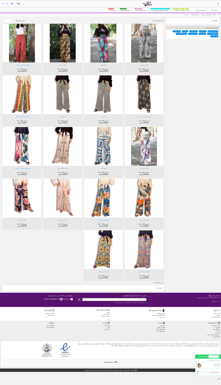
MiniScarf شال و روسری (158, 315)
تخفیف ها (217, 333)
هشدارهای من (216, 337)
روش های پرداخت (160, 329)
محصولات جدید (50, 327)
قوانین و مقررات (161, 327)
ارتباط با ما (107, 326)
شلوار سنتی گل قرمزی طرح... (22, 65)
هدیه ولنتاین (202, 34)
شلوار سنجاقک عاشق (62, 168)
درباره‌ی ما (162, 326)
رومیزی (218, 315)
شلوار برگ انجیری (144, 65)
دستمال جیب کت (105, 316)
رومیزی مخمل (51, 315)
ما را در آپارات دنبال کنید (217, 302)
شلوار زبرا (103, 116)
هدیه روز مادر (203, 31)
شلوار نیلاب (103, 168)
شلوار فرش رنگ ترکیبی (144, 271)
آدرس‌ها (218, 331)
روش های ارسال (161, 331)
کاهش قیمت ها (50, 326)
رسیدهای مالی (216, 329)
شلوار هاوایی (103, 65)
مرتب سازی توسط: (20, 21)
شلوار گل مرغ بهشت (103, 220)
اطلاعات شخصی (216, 326)
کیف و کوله (162, 317)
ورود (108, 327)
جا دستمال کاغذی (215, 317)
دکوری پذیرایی (177, 31)
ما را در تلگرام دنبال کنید (219, 302)
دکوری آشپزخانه (194, 31)
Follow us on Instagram (215, 302)
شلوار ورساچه (62, 65)
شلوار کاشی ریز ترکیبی (103, 271)
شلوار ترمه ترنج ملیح (63, 220)
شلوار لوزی (62, 116)
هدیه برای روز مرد (193, 34)
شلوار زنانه (214, 20)
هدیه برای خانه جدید (213, 31)
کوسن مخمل (217, 313)
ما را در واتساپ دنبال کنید (213, 302)
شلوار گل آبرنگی (144, 168)
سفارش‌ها (217, 327)
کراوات (108, 313)
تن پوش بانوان (161, 313)
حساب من (107, 329)
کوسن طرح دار (214, 36)
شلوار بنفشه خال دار (144, 220)
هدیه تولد (185, 31)
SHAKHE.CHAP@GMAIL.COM (53, 299)
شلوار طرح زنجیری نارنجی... (22, 116)
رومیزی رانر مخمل (50, 313)
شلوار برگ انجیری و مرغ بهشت (22, 168)
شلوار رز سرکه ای (22, 220)
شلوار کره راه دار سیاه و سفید (144, 116)
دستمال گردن (106, 314)
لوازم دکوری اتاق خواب (213, 34)
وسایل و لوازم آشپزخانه (181, 34)
